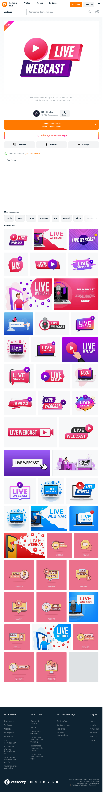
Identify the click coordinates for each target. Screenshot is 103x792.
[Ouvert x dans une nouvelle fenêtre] (53, 780)
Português (92, 727)
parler (31, 216)
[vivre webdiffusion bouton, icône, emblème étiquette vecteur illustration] (20, 401)
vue (55, 216)
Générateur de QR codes (10, 765)
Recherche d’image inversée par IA (10, 748)
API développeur (10, 740)
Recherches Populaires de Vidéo (36, 755)
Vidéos (40, 3)
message (44, 216)
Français (91, 735)
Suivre (64, 115)
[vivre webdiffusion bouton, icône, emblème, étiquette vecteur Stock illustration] (83, 238)
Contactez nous (62, 723)
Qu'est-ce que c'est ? (32, 153)
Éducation (8, 735)
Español (91, 723)
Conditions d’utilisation (87, 780)
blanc (20, 216)
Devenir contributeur (61, 732)
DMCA (32, 725)
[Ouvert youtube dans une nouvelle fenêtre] (57, 780)
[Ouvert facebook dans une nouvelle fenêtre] (31, 780)
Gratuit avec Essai (51, 124)
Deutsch (91, 731)
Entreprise (9, 731)
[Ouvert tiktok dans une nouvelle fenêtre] (48, 780)
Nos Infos (59, 727)
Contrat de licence (34, 720)
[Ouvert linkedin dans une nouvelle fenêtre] (40, 780)
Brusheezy (9, 719)
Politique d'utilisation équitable (82, 783)
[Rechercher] (90, 11)
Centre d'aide (61, 719)
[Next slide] (92, 216)
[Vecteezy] (4, 4)
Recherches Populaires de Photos (36, 746)
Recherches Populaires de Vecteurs (36, 738)
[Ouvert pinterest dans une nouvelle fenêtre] (44, 780)
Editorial (53, 3)
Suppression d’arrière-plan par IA (10, 758)
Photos (27, 3)
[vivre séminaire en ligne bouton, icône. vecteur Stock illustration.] (18, 238)
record (66, 216)
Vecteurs (13, 3)
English (90, 719)
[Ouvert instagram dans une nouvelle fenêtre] (36, 780)
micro (78, 216)
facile (9, 216)
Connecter (89, 4)
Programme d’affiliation (35, 730)
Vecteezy (8, 723)
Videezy (7, 727)
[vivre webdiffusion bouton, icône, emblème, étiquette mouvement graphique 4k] (20, 489)
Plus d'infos (11, 158)
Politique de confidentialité (86, 781)
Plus (11, 5)
